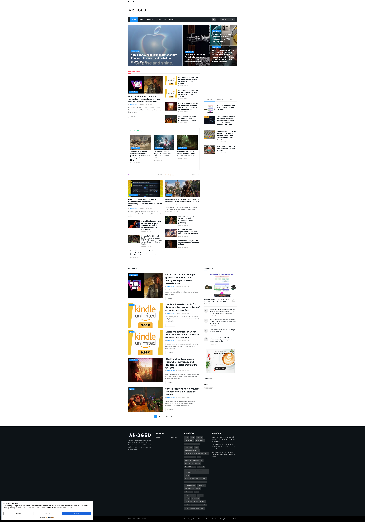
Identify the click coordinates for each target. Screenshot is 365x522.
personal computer (190, 485)
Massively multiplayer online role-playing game (194, 471)
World (172, 19)
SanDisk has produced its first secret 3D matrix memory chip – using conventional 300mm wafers (226, 135)
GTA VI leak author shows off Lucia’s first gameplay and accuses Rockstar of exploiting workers (188, 106)
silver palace (195, 498)
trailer (198, 505)
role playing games (190, 495)
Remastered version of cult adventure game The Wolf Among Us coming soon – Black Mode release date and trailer (145, 253)
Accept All (76, 513)
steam (196, 501)
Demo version (188, 447)
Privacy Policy (223, 519)
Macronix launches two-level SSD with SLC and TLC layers (226, 108)
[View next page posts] (165, 167)
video (186, 508)
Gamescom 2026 (198, 460)
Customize (18, 513)
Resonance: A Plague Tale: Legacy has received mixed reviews (188, 243)
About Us (183, 519)
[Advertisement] (220, 82)
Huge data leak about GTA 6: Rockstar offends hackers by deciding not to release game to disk (222, 340)
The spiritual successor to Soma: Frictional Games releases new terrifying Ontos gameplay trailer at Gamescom (151, 225)
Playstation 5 (201, 485)
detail (196, 447)
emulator (187, 457)
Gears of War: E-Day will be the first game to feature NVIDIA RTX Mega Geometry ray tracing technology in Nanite (151, 240)
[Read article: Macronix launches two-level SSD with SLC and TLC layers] (220, 285)
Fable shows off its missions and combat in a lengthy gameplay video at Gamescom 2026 (182, 200)
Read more (134, 116)
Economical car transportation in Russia (196, 454)
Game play (188, 460)
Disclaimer (201, 519)
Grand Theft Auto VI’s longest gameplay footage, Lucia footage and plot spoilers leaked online (144, 99)
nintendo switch (189, 482)
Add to (192, 437)
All (156, 175)
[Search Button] (233, 19)
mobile (187, 475)
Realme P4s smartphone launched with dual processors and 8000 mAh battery (222, 37)
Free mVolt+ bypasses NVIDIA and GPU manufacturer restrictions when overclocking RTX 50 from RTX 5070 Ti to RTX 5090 (145, 202)
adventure (199, 437)
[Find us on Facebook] (128, 1)
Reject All (47, 513)
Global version (189, 463)
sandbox (200, 495)
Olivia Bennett (136, 65)
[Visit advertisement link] (220, 361)
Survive (187, 505)
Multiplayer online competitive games (195, 479)
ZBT (202, 508)
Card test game (200, 441)
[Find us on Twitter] (131, 1)
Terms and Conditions (212, 519)
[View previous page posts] (162, 167)
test (192, 505)
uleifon (204, 505)
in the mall (201, 467)
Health (150, 19)
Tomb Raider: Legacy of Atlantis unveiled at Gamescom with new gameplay (187, 220)
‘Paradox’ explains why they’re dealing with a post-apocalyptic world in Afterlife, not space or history (140, 155)
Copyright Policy (192, 519)
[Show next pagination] (171, 416)
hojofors (197, 463)
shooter (187, 498)
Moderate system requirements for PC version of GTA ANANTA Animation (188, 232)
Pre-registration (189, 488)
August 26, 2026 (146, 65)
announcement (189, 441)
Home (134, 19)
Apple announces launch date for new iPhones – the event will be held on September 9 (154, 58)
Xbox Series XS (194, 508)
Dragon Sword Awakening (192, 450)
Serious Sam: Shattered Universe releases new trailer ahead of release (187, 118)
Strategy (202, 501)
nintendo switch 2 (201, 482)
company (187, 444)
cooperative (195, 444)
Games (141, 19)
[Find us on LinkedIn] (133, 1)
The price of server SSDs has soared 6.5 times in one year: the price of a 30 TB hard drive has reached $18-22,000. (226, 121)
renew (196, 492)
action (186, 437)
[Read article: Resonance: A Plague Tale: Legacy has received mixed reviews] (171, 244)
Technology (161, 19)
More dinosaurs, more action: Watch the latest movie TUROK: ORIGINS (186, 153)
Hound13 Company (190, 467)
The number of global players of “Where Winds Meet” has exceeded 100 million (163, 154)
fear (199, 457)
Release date (188, 492)
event (193, 457)
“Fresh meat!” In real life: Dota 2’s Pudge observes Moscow (226, 148)
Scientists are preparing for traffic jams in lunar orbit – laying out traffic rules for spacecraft (195, 58)
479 (167, 416)
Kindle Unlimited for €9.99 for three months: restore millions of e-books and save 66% (188, 80)
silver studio (188, 501)
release (198, 488)
